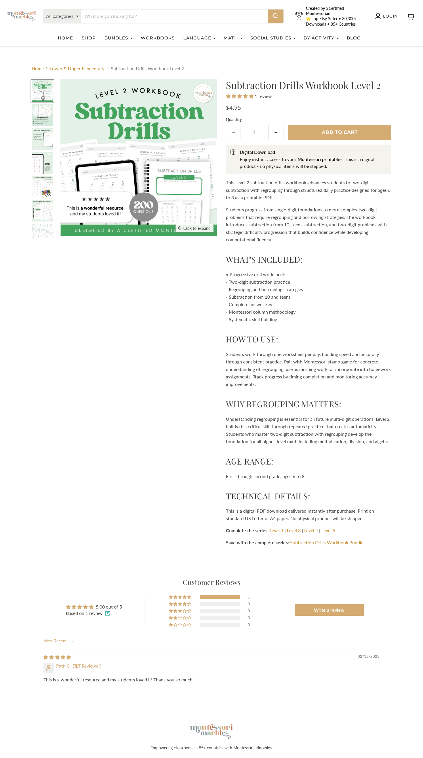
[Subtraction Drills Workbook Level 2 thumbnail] (42, 115)
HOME (65, 38)
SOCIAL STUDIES (271, 38)
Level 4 (311, 530)
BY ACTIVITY (320, 38)
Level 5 (328, 530)
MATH (231, 38)
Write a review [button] (329, 610)
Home (38, 68)
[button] (240, 96)
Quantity (234, 119)
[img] (57, 657)
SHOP (89, 38)
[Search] (275, 16)
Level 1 (276, 530)
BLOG (354, 38)
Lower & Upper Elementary (77, 68)
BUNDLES (116, 38)
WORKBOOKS (158, 38)
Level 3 (294, 530)
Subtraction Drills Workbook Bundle (326, 542)
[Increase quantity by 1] (276, 132)
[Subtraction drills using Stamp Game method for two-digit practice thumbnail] (42, 91)
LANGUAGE (198, 38)
